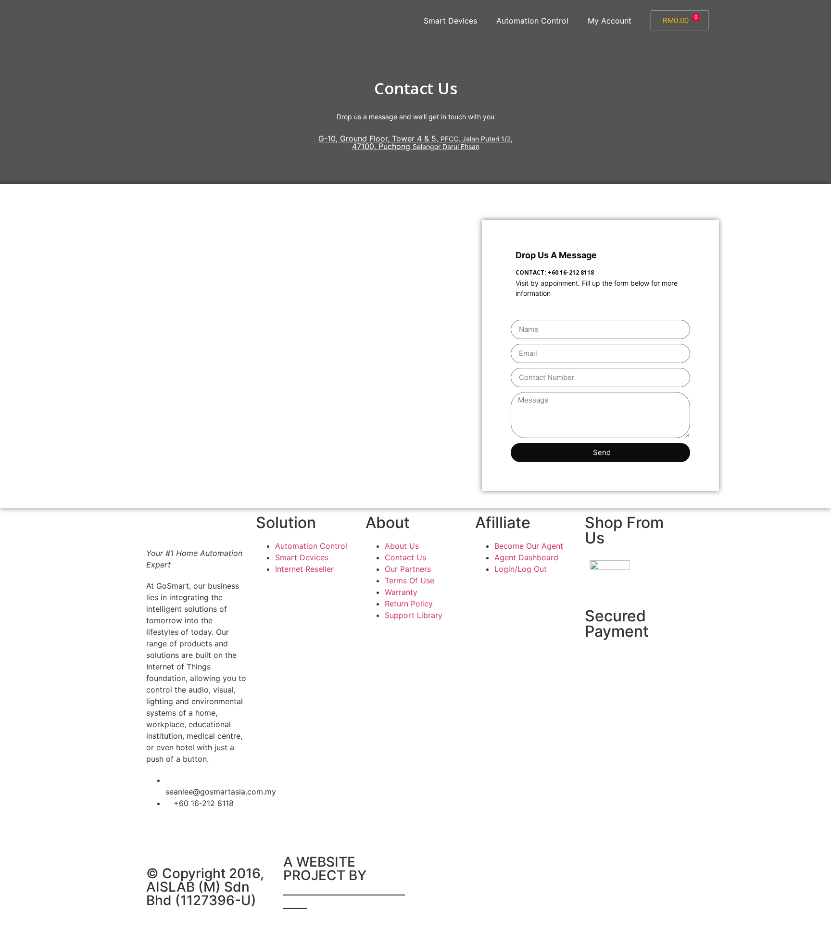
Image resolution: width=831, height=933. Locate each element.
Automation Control (532, 20)
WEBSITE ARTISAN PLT (344, 895)
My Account (609, 20)
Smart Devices (450, 20)
